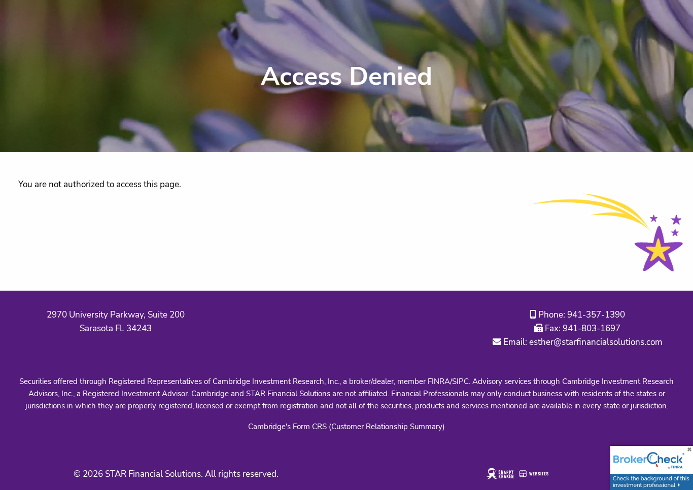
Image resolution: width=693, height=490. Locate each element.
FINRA (439, 381)
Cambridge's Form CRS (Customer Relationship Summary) (346, 427)
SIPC (460, 381)
